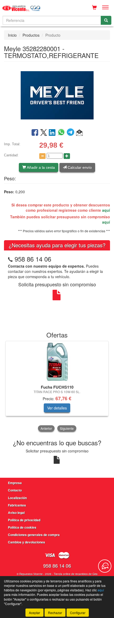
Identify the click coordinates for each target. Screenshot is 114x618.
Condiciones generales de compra (34, 534)
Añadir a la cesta (40, 167)
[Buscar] (106, 20)
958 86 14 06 (33, 258)
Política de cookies (22, 527)
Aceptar (34, 612)
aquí (106, 210)
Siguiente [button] (67, 428)
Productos (31, 35)
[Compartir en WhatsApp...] (62, 133)
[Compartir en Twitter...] (43, 133)
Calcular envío (79, 167)
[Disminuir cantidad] (42, 156)
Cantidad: (11, 155)
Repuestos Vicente (31, 574)
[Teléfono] (10, 258)
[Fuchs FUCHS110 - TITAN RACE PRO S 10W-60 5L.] (57, 362)
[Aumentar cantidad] (67, 156)
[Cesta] (94, 7)
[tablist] (57, 387)
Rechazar (55, 612)
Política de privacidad (24, 520)
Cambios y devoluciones (26, 542)
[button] (79, 133)
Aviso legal (16, 512)
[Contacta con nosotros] (104, 566)
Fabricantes (17, 505)
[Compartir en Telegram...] (71, 133)
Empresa (15, 482)
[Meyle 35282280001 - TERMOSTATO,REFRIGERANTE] (57, 94)
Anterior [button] (46, 428)
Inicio (12, 35)
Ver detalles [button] (57, 408)
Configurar (77, 612)
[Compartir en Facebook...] (34, 133)
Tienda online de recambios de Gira (76, 574)
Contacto (15, 490)
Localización (17, 497)
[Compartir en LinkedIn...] (52, 133)
